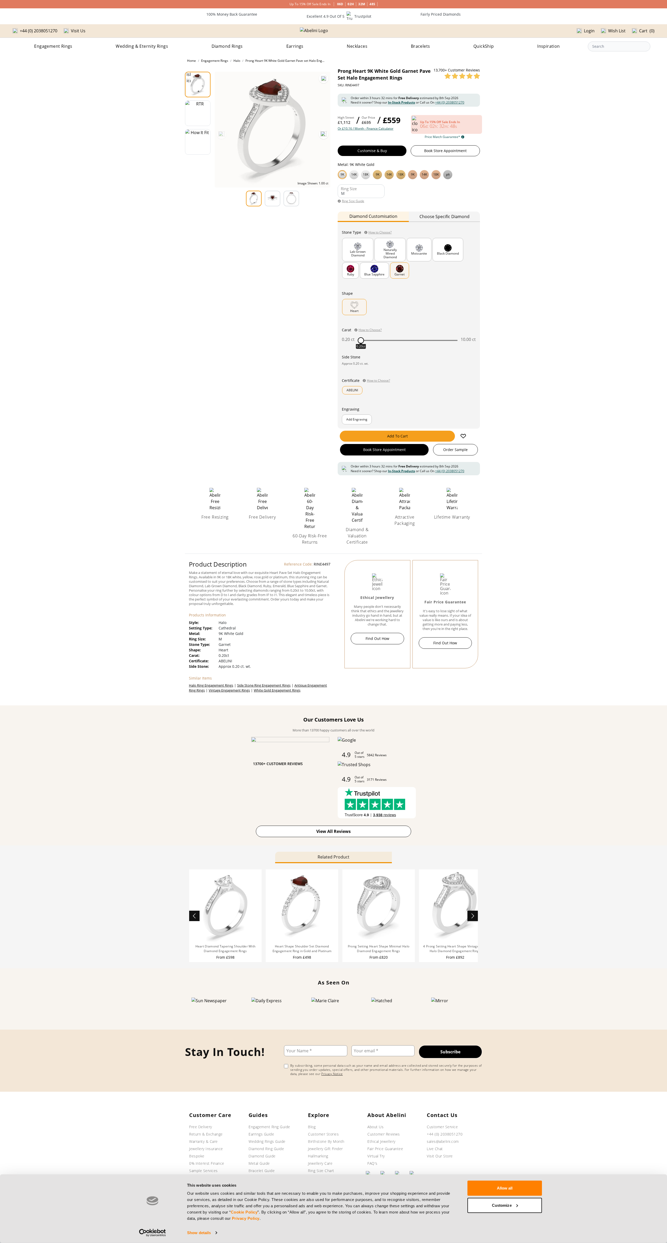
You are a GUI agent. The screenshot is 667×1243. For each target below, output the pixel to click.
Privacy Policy (246, 1218)
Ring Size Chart (321, 1170)
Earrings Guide (261, 1134)
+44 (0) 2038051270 (449, 102)
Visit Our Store (440, 1156)
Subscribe (450, 1052)
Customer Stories (323, 1134)
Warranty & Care (203, 1141)
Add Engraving (356, 419)
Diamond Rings (227, 46)
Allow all (505, 1188)
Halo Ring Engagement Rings (211, 685)
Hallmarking (318, 1156)
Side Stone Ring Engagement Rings (264, 685)
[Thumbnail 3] (198, 142)
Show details (199, 1232)
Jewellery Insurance (206, 1148)
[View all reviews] (462, 76)
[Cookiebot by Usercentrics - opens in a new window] (152, 1233)
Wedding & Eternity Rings (142, 46)
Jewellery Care (320, 1163)
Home (191, 60)
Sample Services (203, 1170)
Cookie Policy (244, 1212)
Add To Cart (397, 436)
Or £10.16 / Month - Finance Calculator (365, 129)
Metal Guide (259, 1163)
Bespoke (197, 1156)
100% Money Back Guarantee (231, 14)
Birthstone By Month (326, 1141)
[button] (409, 174)
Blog (312, 1126)
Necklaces (357, 46)
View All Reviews (333, 831)
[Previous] (221, 134)
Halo (236, 60)
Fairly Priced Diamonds (441, 14)
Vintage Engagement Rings (229, 690)
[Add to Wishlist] (463, 436)
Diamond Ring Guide (266, 1148)
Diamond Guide (262, 1156)
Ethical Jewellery (381, 1141)
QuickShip (483, 46)
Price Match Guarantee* (442, 137)
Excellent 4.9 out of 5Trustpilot (339, 16)
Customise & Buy (372, 150)
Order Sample (455, 449)
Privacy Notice (332, 1074)
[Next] (323, 134)
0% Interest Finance (206, 1163)
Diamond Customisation (373, 216)
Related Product (333, 857)
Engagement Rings (53, 46)
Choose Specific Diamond (444, 216)
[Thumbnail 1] (198, 84)
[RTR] (198, 113)
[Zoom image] (323, 78)
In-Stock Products (401, 102)
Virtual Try (376, 1156)
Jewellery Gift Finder (325, 1148)
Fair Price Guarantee (385, 1148)
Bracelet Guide (262, 1170)
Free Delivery (200, 1126)
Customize (502, 1205)
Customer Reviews (383, 1134)
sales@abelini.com (443, 1141)
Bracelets (420, 46)
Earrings (295, 46)
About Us (375, 1126)
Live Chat (435, 1148)
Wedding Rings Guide (267, 1141)
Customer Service (442, 1126)
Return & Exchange (206, 1134)
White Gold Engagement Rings (277, 690)
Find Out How (377, 638)
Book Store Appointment (445, 150)
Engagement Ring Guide (269, 1126)
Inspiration (548, 46)
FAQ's (372, 1163)
